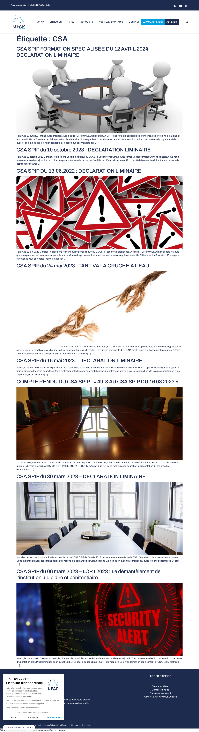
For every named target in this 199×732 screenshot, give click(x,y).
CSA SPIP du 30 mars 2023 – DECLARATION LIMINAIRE (81, 476)
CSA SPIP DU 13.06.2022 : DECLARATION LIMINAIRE (78, 171)
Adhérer (172, 22)
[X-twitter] (186, 6)
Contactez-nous (160, 690)
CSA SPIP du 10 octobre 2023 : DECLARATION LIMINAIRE (83, 149)
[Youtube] (180, 6)
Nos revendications (111, 22)
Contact (134, 22)
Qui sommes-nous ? (160, 693)
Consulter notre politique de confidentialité (22, 708)
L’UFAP (40, 22)
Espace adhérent (153, 22)
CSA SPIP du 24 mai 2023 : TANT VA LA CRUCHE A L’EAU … (85, 265)
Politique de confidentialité (79, 725)
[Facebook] (175, 6)
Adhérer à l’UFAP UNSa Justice (160, 697)
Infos (71, 22)
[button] (187, 22)
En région (56, 22)
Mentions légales (60, 725)
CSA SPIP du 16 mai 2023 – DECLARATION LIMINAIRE (79, 360)
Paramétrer (33, 717)
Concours (86, 22)
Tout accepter (54, 717)
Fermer (13, 717)
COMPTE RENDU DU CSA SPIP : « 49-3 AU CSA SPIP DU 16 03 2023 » (97, 381)
